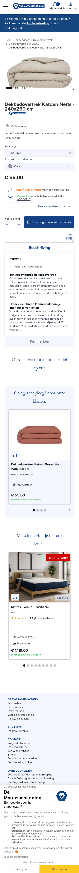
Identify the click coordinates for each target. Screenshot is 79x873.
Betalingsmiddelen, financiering (26, 782)
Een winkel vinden (18, 751)
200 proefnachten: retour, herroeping (30, 774)
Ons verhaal (15, 703)
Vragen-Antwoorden (19, 743)
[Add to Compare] (70, 238)
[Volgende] (69, 18)
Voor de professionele (21, 715)
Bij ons (12, 754)
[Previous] (10, 18)
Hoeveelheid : (13, 219)
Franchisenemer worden (22, 758)
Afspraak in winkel (18, 731)
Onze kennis (15, 707)
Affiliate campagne (18, 718)
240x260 (14, 153)
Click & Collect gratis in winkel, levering (31, 778)
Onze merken (16, 711)
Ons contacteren (18, 747)
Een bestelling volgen (20, 762)
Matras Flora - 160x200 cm (30, 607)
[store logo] (28, 6)
